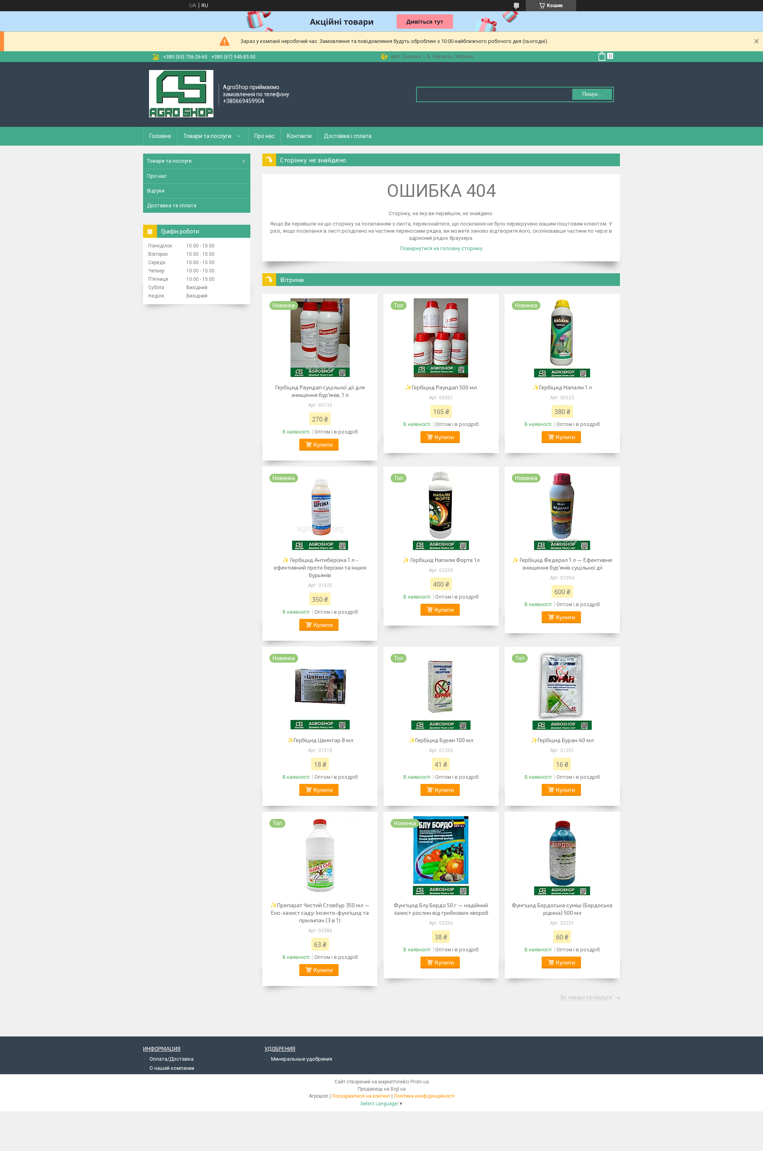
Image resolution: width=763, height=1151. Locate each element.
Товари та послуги (207, 136)
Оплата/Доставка (171, 1059)
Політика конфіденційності (424, 1096)
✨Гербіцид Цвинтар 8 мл (320, 740)
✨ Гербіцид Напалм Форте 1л (441, 559)
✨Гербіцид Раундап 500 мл (441, 387)
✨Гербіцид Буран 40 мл (562, 740)
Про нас (264, 136)
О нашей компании (171, 1068)
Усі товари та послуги (586, 997)
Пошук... (592, 94)
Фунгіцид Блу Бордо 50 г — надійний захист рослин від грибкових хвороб (441, 909)
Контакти (299, 136)
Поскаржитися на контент (361, 1096)
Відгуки (156, 191)
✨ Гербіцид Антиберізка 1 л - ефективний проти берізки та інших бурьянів (320, 567)
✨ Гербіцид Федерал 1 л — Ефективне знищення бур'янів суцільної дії (562, 563)
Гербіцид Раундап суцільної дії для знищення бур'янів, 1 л (320, 391)
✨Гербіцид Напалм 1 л (562, 387)
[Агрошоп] (181, 94)
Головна (160, 136)
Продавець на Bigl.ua (382, 1089)
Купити (323, 444)
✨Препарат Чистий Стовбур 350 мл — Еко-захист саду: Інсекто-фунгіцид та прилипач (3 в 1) (320, 913)
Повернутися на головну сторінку (441, 248)
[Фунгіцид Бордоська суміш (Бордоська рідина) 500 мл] (562, 855)
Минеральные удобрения (301, 1059)
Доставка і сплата (348, 136)
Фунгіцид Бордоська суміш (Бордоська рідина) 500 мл (562, 909)
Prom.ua (420, 1082)
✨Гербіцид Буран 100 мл (441, 740)
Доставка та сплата (171, 205)
